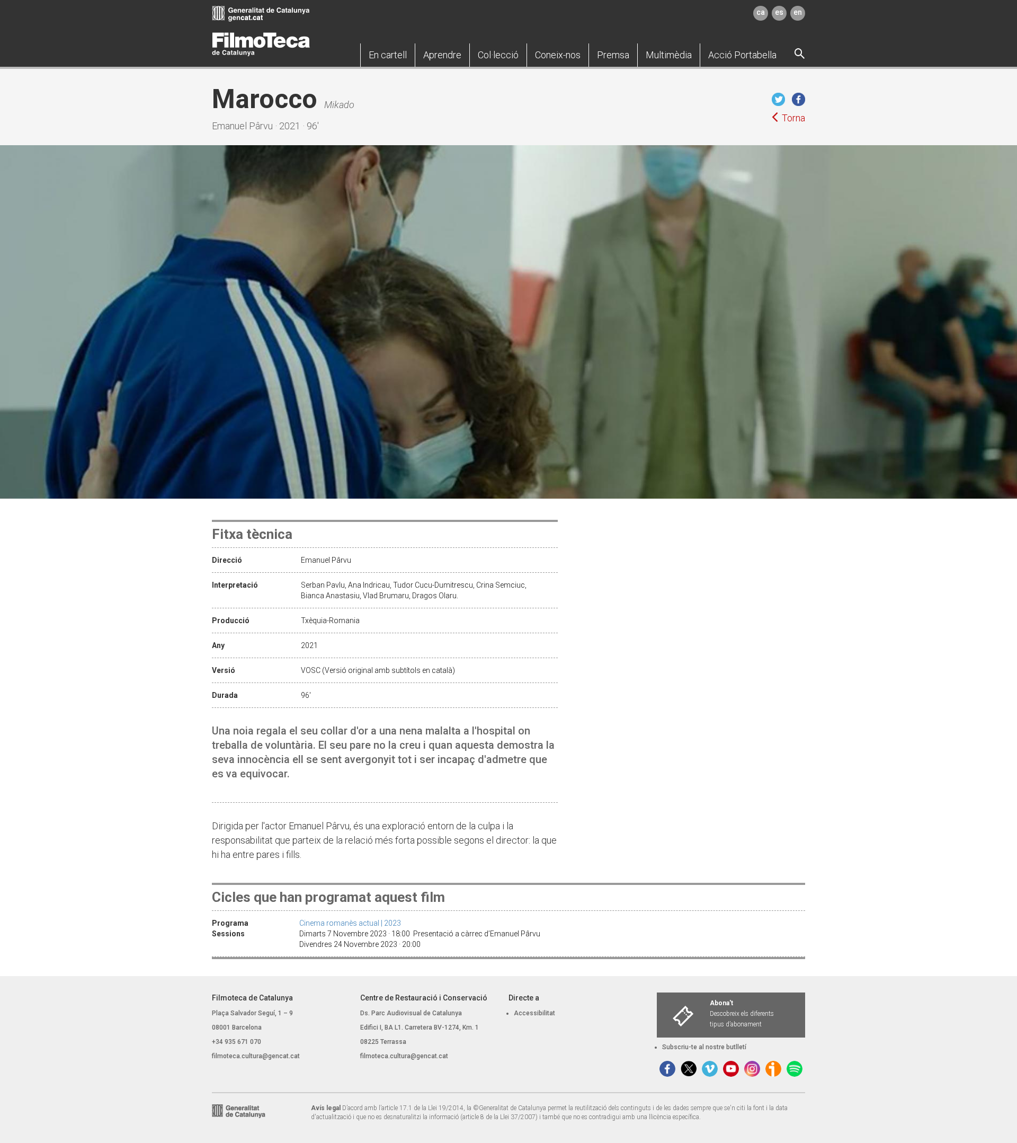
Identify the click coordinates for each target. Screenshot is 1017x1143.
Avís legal (326, 1108)
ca (760, 12)
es (779, 12)
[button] (388, 55)
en (797, 12)
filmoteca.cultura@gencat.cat (256, 1056)
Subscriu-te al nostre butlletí (704, 1047)
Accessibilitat (534, 1013)
